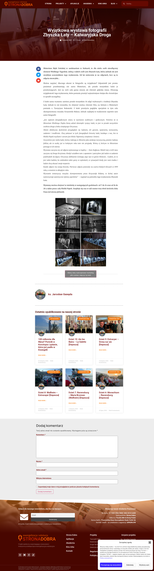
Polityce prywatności (106, 558)
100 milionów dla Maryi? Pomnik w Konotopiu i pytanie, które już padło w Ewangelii (48, 344)
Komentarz (41, 435)
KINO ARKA (102, 4)
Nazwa (39, 461)
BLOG (113, 4)
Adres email (41, 470)
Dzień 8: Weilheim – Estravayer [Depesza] (48, 393)
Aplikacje (70, 539)
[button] (150, 542)
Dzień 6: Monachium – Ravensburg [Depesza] (109, 395)
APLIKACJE (74, 4)
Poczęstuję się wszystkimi (111, 565)
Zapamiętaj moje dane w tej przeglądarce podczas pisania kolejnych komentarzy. (68, 487)
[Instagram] (20, 555)
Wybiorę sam (144, 565)
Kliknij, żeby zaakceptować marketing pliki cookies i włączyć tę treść (81, 274)
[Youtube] (24, 555)
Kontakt (69, 551)
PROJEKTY (60, 4)
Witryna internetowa (43, 478)
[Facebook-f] (29, 555)
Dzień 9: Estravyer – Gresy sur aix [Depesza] (109, 342)
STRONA (48, 4)
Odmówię (129, 565)
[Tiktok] (33, 555)
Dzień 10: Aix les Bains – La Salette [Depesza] (77, 342)
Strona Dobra (71, 535)
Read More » (42, 355)
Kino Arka (70, 547)
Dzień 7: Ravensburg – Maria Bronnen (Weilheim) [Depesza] (79, 395)
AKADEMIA (87, 4)
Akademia (70, 543)
